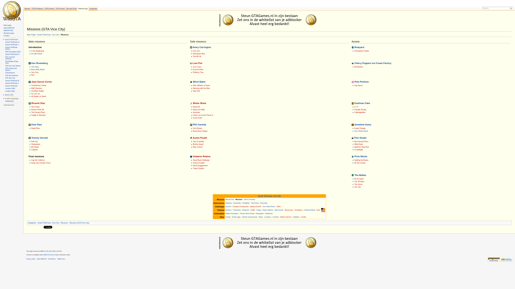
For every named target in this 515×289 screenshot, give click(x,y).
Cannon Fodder (199, 163)
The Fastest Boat (38, 112)
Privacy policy (30, 259)
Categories (32, 223)
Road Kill (196, 107)
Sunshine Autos (362, 124)
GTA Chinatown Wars (13, 52)
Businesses (289, 210)
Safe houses (279, 210)
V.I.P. (356, 107)
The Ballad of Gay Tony (11, 62)
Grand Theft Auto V (12, 45)
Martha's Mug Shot (361, 147)
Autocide (196, 112)
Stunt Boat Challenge (201, 160)
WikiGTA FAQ (8, 30)
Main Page (31, 35)
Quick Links (9, 95)
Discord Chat (71, 9)
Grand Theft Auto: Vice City (48, 35)
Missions (64, 223)
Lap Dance (358, 85)
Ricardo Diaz (38, 103)
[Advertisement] (270, 20)
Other (279, 206)
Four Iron (196, 51)
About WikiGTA (9, 28)
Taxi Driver (255, 203)
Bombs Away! (198, 144)
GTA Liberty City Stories (11, 69)
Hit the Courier (359, 163)
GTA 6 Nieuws (37, 9)
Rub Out (34, 141)
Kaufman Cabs (362, 103)
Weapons (245, 210)
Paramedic (237, 203)
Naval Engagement (200, 166)
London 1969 (10, 88)
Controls (276, 217)
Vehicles (228, 210)
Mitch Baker (199, 82)
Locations (267, 217)
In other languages (12, 99)
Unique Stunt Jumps (247, 213)
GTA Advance (10, 73)
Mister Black (199, 103)
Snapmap (93, 9)
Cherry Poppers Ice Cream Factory (372, 63)
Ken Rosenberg (39, 63)
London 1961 (10, 91)
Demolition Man (199, 54)
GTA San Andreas (11, 75)
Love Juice (197, 67)
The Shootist (359, 181)
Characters (237, 210)
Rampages (260, 213)
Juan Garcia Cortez (41, 82)
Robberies (269, 213)
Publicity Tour (198, 72)
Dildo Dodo (358, 144)
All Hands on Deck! (38, 96)
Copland (34, 150)
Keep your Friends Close (40, 163)
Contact (6, 36)
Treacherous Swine (38, 85)
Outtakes (296, 217)
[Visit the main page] (12, 10)
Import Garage (359, 128)
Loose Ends (197, 118)
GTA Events (49, 9)
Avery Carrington (202, 47)
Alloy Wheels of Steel (201, 85)
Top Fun (228, 206)
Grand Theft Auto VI (12, 42)
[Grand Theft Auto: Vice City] (323, 210)
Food (318, 210)
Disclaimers (52, 259)
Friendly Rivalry (360, 110)
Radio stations (268, 210)
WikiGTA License (48, 255)
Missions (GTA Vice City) (79, 223)
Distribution (358, 67)
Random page (9, 33)
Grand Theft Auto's (11, 40)
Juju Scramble (198, 141)
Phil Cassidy (199, 124)
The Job (357, 187)
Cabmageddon (359, 112)
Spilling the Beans (361, 160)
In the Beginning (37, 51)
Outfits (253, 210)
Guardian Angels (37, 91)
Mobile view (61, 259)
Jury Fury (35, 72)
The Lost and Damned (10, 58)
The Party (35, 67)
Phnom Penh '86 (37, 110)
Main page (7, 25)
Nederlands (9, 101)
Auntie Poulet (200, 138)
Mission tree (229, 199)
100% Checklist (249, 199)
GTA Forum (60, 9)
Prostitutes (298, 210)
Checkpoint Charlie (361, 51)
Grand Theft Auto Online (11, 48)
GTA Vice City (10, 78)
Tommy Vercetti (39, 138)
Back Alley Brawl (37, 70)
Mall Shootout (36, 88)
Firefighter (246, 203)
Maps (261, 217)
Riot (32, 75)
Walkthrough (83, 9)
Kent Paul (36, 124)
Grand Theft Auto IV (12, 54)
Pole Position (361, 82)
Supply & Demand (38, 115)
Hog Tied (196, 91)
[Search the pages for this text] (511, 8)
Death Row (35, 128)
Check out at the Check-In (203, 115)
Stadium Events (255, 206)
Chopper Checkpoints (241, 206)
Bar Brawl (35, 147)
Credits (303, 217)
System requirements (249, 217)
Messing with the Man (201, 88)
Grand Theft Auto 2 (12, 83)
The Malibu (360, 175)
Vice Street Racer (361, 131)
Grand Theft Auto (11, 86)
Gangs (258, 210)
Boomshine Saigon (200, 131)
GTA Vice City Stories (13, 66)
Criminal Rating (309, 210)
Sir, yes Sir (35, 94)
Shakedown (35, 144)
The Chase (35, 107)
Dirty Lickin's (198, 147)
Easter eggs (236, 217)
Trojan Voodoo (198, 168)
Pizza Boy (263, 203)
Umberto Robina (201, 156)
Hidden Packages (231, 213)
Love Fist (197, 63)
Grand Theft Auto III (12, 81)
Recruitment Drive (361, 141)
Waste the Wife (199, 110)
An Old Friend (36, 54)
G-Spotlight (358, 150)
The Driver (358, 184)
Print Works (360, 156)
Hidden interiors (286, 217)
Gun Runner (197, 128)
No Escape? (359, 179)
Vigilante (228, 203)
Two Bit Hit (197, 56)
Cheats (228, 217)
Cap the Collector (38, 160)
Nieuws (27, 9)
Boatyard (359, 47)
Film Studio (360, 138)
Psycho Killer (198, 70)
